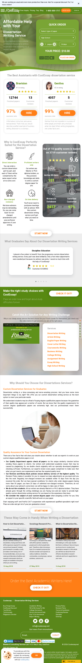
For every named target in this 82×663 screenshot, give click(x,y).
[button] (36, 281)
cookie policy (24, 660)
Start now (41, 233)
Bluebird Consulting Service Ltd (16, 644)
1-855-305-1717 (53, 11)
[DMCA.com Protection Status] (14, 641)
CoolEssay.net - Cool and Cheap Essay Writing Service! (21, 325)
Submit (55, 635)
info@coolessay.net (41, 626)
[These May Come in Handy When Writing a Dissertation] (80, 336)
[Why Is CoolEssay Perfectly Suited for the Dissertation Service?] (80, 326)
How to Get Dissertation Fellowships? (14, 524)
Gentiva (59, 83)
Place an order (67, 58)
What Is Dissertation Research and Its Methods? (67, 524)
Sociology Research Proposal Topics (41, 524)
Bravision (21, 83)
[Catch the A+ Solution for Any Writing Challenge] (80, 331)
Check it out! (64, 293)
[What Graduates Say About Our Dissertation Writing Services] (80, 328)
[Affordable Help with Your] (80, 320)
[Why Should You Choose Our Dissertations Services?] (80, 334)
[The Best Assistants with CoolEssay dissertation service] (80, 323)
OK (36, 655)
